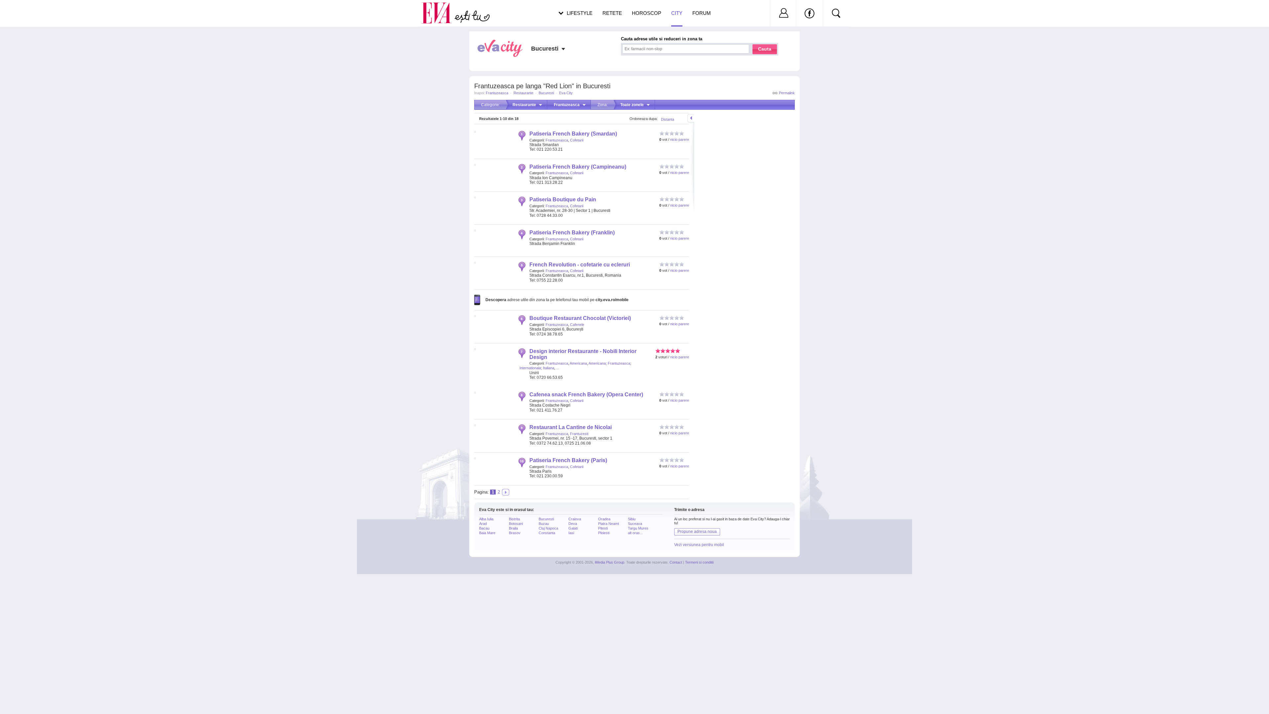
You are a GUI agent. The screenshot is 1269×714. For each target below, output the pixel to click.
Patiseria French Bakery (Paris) (568, 460)
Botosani (516, 524)
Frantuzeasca (497, 93)
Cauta (764, 49)
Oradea (604, 519)
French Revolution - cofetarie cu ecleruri (579, 264)
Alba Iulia (486, 519)
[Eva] (440, 7)
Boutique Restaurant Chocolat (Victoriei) (580, 318)
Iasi (571, 533)
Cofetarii (576, 140)
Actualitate (23, 12)
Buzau (544, 524)
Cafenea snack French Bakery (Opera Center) (586, 394)
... (557, 368)
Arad (483, 524)
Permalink (787, 93)
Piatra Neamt (608, 524)
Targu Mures (638, 528)
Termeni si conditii (699, 562)
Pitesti (603, 528)
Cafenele (577, 325)
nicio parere (679, 139)
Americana (578, 363)
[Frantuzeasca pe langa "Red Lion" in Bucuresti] (505, 492)
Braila (513, 528)
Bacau (484, 528)
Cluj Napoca (548, 528)
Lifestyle (580, 13)
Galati (573, 528)
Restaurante (523, 93)
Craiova (574, 519)
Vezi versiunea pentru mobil (699, 544)
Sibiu (631, 519)
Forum (701, 13)
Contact (676, 562)
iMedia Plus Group (609, 562)
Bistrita (514, 519)
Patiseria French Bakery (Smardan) (573, 134)
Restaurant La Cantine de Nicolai (570, 427)
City (676, 13)
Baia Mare (487, 533)
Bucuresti (546, 93)
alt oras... (635, 533)
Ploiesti (603, 533)
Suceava (635, 524)
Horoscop (646, 13)
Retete (612, 13)
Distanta (667, 119)
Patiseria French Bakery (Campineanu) (577, 167)
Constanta (547, 533)
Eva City (566, 93)
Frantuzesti (579, 434)
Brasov (514, 533)
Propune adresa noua (697, 531)
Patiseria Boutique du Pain (562, 199)
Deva (572, 524)
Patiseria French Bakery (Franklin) (572, 232)
